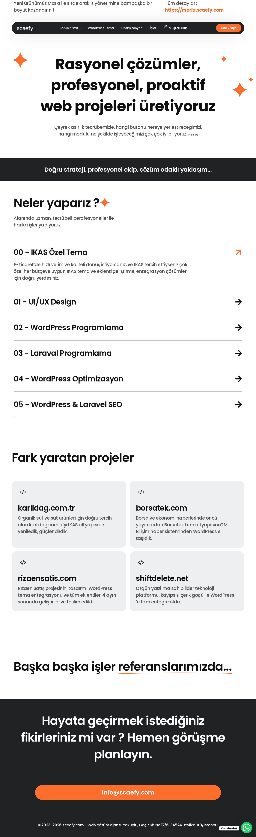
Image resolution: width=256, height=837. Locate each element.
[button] (128, 264)
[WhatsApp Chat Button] (246, 827)
